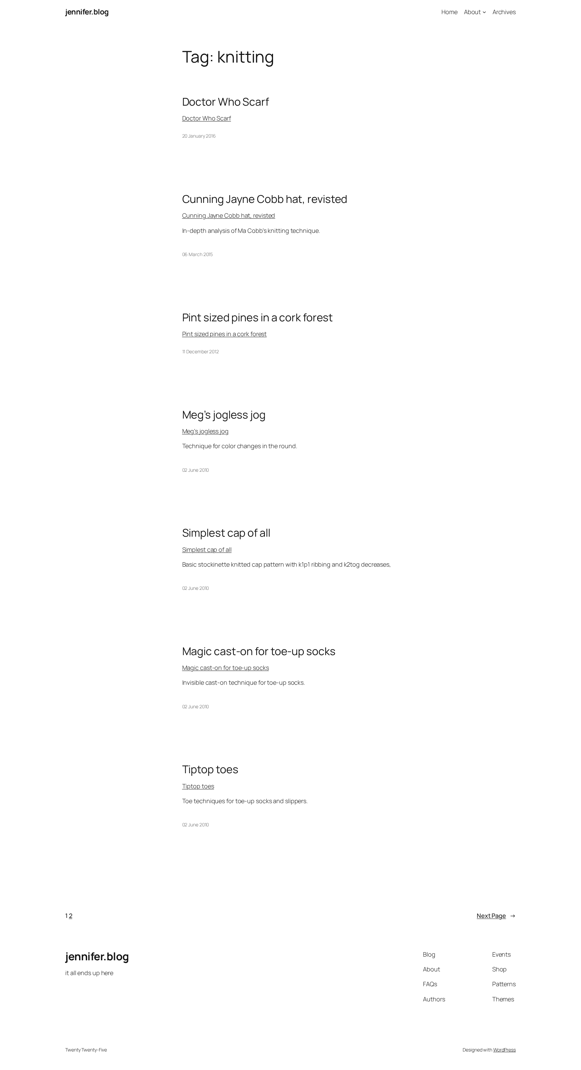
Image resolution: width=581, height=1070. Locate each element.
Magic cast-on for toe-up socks (259, 651)
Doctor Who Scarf (225, 102)
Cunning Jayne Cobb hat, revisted (265, 199)
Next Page (496, 916)
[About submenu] (484, 12)
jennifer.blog (87, 12)
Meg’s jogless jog (224, 414)
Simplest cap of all (226, 533)
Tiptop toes (210, 769)
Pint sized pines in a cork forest (257, 317)
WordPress (504, 1049)
